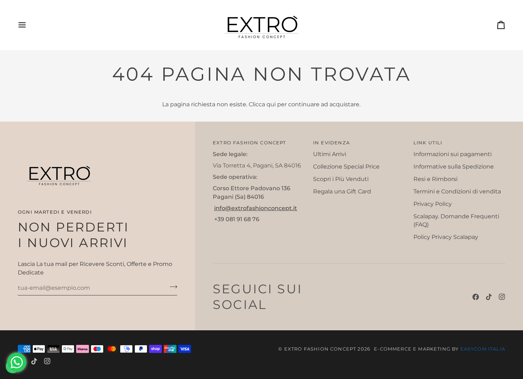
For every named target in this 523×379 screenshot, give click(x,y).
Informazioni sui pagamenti (452, 154)
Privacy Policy (432, 204)
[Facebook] (475, 297)
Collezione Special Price (346, 166)
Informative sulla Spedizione (453, 166)
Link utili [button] (428, 142)
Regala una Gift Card (342, 191)
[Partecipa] (171, 287)
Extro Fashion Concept (320, 349)
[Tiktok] (489, 297)
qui (271, 104)
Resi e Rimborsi (435, 179)
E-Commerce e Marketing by (439, 349)
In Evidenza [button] (331, 142)
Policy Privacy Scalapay (445, 237)
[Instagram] (502, 297)
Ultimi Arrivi (329, 154)
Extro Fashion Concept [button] (249, 142)
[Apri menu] (28, 25)
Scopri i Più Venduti (341, 179)
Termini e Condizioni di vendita (457, 191)
